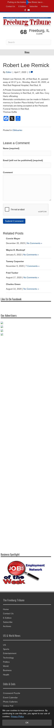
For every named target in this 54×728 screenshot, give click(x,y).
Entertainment (9, 653)
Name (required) (11, 148)
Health (6, 674)
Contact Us (10, 6)
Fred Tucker (12, 273)
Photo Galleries (10, 701)
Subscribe (33, 6)
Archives (44, 6)
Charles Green (13, 284)
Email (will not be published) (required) (23, 160)
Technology (8, 657)
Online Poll (8, 706)
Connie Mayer (13, 238)
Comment (8, 172)
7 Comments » (32, 266)
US (4, 645)
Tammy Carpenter (15, 261)
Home (6, 609)
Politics (6, 662)
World (6, 666)
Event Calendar (10, 697)
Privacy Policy (17, 716)
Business (7, 670)
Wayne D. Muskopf (15, 250)
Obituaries (17, 130)
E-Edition (22, 6)
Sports (6, 649)
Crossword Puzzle (11, 693)
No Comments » (34, 243)
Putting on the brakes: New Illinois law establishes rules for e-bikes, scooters (26, 2)
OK (27, 722)
